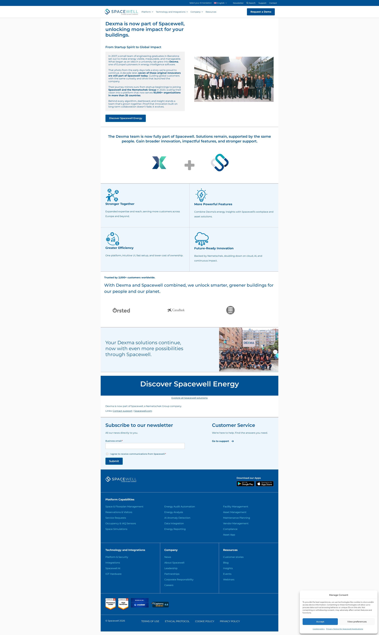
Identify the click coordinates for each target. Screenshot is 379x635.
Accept (320, 621)
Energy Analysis (173, 512)
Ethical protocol (177, 621)
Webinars (228, 579)
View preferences (357, 621)
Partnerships (171, 574)
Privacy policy (230, 621)
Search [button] (252, 3)
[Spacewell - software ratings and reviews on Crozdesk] (140, 606)
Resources (211, 12)
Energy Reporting (175, 529)
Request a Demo (260, 11)
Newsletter (238, 3)
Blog (226, 562)
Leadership (171, 568)
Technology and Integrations (171, 12)
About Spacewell (174, 562)
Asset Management (234, 512)
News (167, 557)
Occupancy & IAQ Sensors (120, 523)
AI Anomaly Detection (177, 517)
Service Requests (115, 517)
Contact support (122, 411)
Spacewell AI (112, 568)
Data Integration (174, 523)
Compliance (230, 529)
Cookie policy (319, 629)
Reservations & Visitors (118, 512)
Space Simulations (116, 529)
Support (262, 3)
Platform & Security (116, 557)
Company (196, 12)
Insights (228, 568)
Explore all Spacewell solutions (189, 397)
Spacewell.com (143, 411)
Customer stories (233, 557)
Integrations (112, 562)
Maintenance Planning (236, 517)
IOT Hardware (113, 574)
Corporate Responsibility (178, 579)
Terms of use (150, 621)
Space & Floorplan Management (124, 506)
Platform (146, 12)
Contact (273, 3)
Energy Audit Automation (179, 506)
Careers (168, 585)
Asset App (229, 534)
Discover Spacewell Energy (125, 118)
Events (227, 574)
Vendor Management (236, 523)
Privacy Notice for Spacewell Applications (344, 629)
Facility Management (235, 506)
